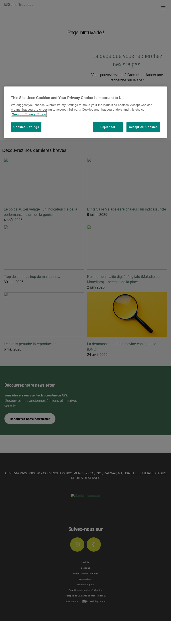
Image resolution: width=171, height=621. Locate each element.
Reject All (107, 127)
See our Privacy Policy (29, 114)
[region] (85, 112)
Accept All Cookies (143, 127)
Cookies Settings (26, 127)
